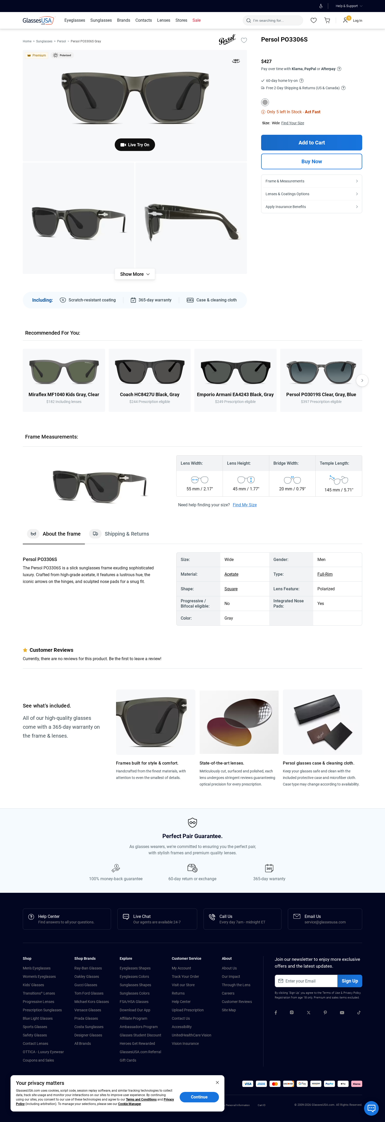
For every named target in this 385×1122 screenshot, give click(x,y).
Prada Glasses (86, 1018)
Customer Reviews (237, 1002)
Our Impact (231, 976)
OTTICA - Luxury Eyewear (43, 1052)
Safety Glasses (35, 1035)
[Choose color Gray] (265, 102)
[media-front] (135, 105)
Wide (276, 123)
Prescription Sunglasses (42, 1010)
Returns (178, 993)
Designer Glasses (88, 1035)
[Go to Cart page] (327, 20)
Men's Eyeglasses (37, 968)
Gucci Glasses (85, 985)
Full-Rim (325, 574)
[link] (39, 20)
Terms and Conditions (141, 1099)
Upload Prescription (188, 1010)
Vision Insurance (185, 1043)
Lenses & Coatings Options (287, 194)
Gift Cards (128, 1060)
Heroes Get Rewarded (137, 1043)
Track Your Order (185, 976)
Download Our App (135, 1010)
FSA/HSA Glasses (134, 1002)
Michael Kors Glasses (91, 1002)
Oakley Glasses (86, 976)
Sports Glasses (35, 1027)
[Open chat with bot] (371, 1108)
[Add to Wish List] (244, 40)
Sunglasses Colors (135, 993)
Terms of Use (331, 993)
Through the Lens (236, 985)
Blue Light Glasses (38, 1018)
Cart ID (262, 1105)
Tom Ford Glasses (88, 993)
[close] (217, 1082)
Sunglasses (44, 41)
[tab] (54, 536)
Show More (132, 274)
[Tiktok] (359, 1013)
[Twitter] (309, 1013)
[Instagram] (292, 1013)
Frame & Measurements (285, 181)
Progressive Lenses (38, 1002)
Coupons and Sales (38, 1060)
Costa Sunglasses (88, 1027)
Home (27, 41)
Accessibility (182, 1027)
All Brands (82, 1043)
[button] (247, 1084)
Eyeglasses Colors (134, 976)
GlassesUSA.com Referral (140, 1052)
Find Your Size (292, 123)
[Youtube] (342, 1013)
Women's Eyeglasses (39, 976)
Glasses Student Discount (140, 1035)
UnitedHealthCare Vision (191, 1035)
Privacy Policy (351, 993)
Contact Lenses (35, 1043)
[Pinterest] (325, 1013)
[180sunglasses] (236, 62)
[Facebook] (276, 1013)
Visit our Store (183, 985)
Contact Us (181, 1018)
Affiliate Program (133, 1018)
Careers (228, 993)
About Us (229, 968)
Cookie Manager (129, 1104)
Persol (61, 41)
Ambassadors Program (139, 1027)
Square (231, 588)
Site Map (229, 1010)
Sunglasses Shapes (135, 985)
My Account (181, 968)
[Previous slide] (22, 380)
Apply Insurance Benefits (286, 207)
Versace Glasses (87, 1010)
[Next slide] (362, 380)
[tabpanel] (192, 589)
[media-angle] (78, 218)
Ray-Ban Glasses (88, 968)
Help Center (181, 1002)
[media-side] (191, 218)
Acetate (231, 574)
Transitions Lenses (39, 993)
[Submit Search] (248, 20)
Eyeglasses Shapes (135, 968)
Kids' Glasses (33, 985)
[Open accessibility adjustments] (320, 6)
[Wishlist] (313, 20)
